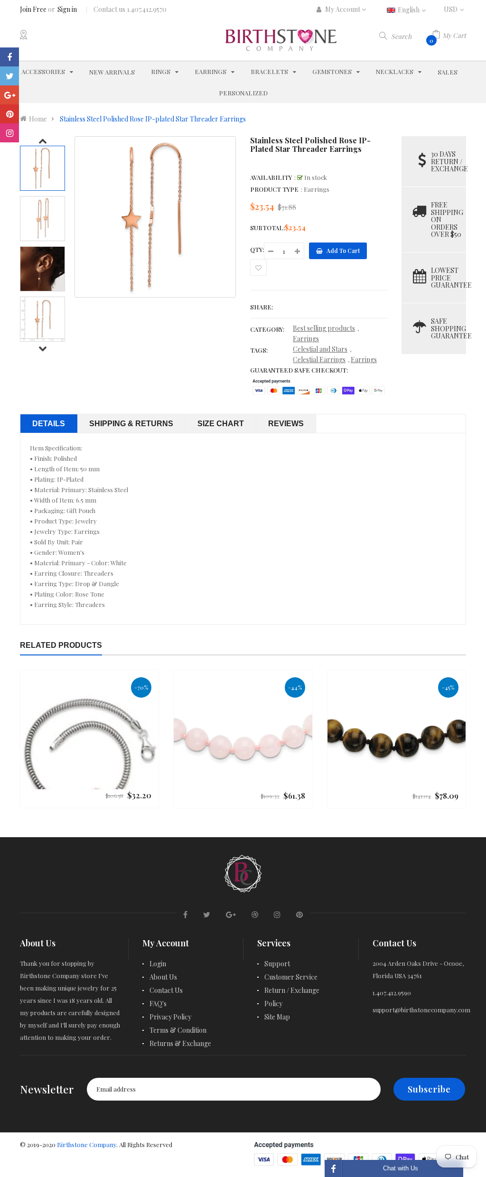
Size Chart (220, 424)
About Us (163, 976)
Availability (271, 177)
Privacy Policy (170, 1016)
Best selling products (324, 328)
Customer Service (291, 976)
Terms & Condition (178, 1030)
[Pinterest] (9, 113)
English (409, 9)
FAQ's (158, 1003)
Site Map (277, 1016)
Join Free (33, 9)
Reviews (286, 424)
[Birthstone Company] (243, 872)
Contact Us (166, 990)
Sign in (67, 9)
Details (48, 424)
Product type (274, 189)
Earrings (306, 338)
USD (455, 9)
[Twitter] (9, 75)
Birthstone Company (86, 1144)
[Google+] (9, 94)
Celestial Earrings (319, 359)
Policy (273, 1003)
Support (277, 963)
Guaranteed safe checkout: (299, 370)
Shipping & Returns (131, 424)
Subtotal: (267, 228)
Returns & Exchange (180, 1043)
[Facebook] (9, 56)
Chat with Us (400, 1168)
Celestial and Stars (320, 349)
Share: (261, 307)
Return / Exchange (291, 990)
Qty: (257, 249)
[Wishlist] (258, 267)
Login (158, 963)
